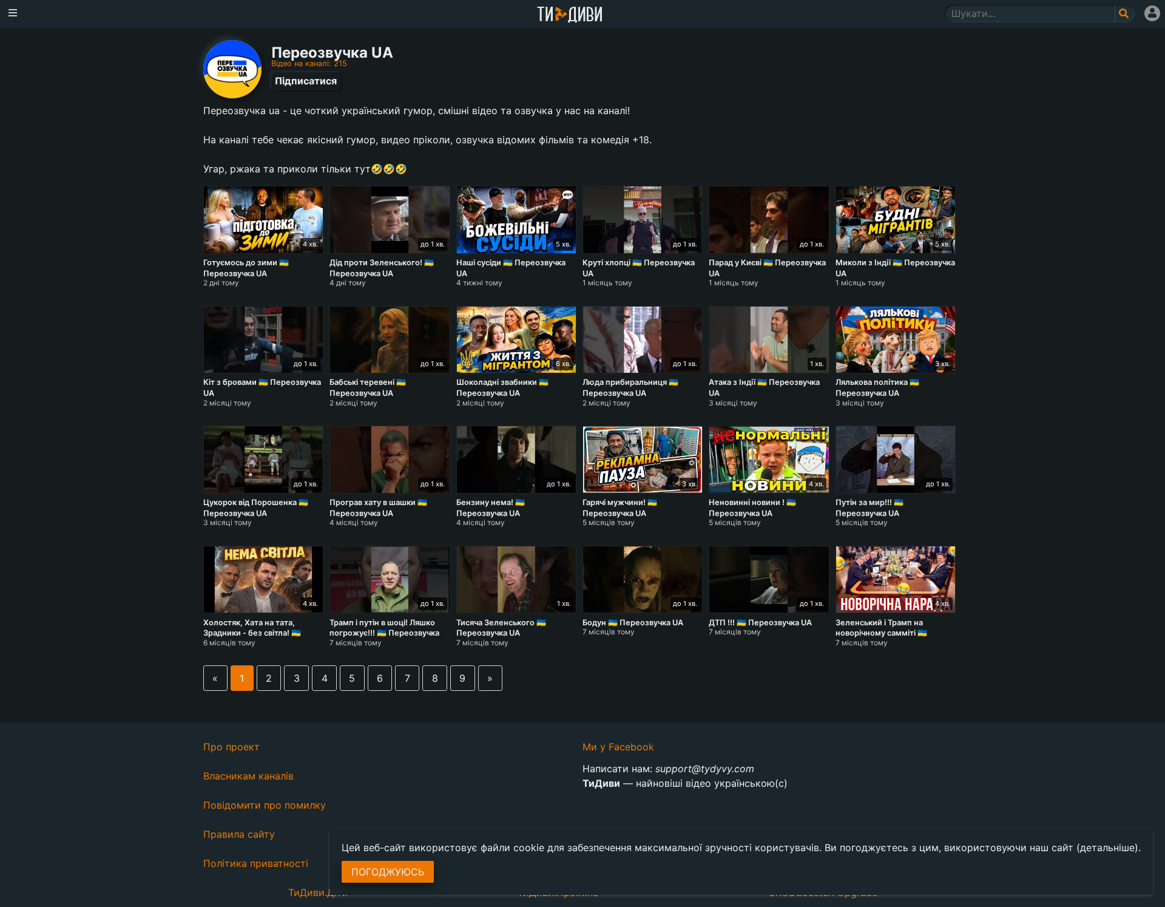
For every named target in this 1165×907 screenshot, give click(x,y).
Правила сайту (239, 834)
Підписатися (306, 81)
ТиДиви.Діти (318, 892)
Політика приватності (255, 863)
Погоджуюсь (387, 872)
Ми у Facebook (618, 747)
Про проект (231, 747)
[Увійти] (1152, 13)
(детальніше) (1107, 847)
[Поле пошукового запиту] (1125, 13)
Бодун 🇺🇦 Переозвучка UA (632, 622)
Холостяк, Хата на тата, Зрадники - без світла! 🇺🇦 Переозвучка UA (252, 633)
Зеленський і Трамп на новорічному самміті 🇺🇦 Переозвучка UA (881, 633)
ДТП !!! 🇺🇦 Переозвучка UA (760, 622)
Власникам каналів (248, 776)
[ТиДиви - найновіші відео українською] (569, 15)
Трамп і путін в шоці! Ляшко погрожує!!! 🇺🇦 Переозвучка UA (384, 633)
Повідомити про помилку (264, 805)
